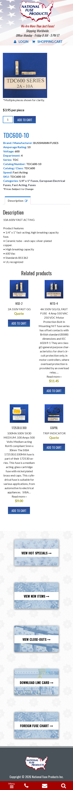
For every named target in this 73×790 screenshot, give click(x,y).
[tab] (18, 200)
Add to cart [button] (19, 323)
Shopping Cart (50, 42)
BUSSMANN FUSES (45, 142)
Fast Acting (19, 185)
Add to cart (24, 120)
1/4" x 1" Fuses (28, 180)
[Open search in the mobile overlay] (63, 784)
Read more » (54, 376)
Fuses (32, 185)
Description (15, 200)
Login (23, 42)
